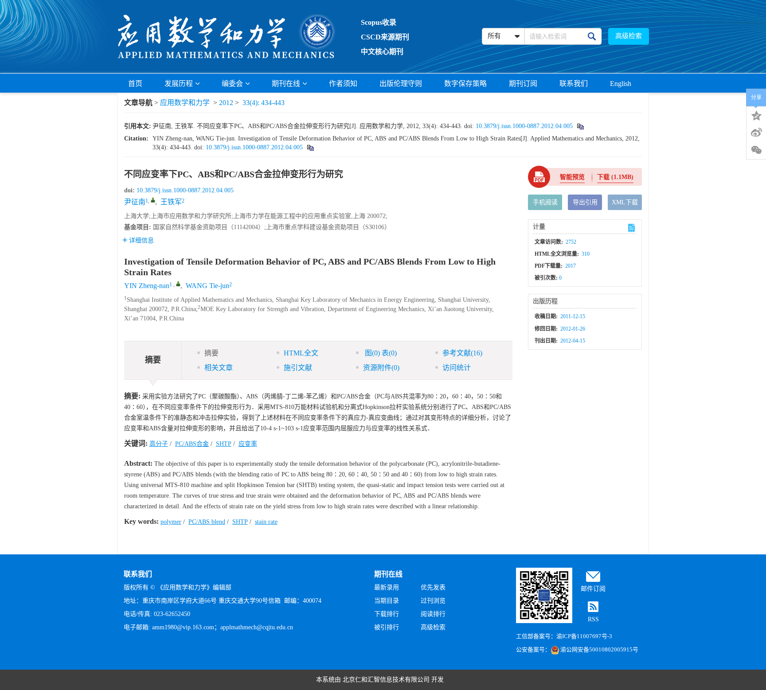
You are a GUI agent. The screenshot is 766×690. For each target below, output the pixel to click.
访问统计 (456, 367)
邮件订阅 (593, 588)
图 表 (380, 353)
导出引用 (585, 202)
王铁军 (171, 202)
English (620, 83)
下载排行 (386, 614)
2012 (226, 102)
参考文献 (462, 353)
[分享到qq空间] (756, 114)
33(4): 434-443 (263, 102)
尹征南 (134, 202)
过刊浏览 (433, 600)
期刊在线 (286, 83)
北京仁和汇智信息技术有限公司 (386, 679)
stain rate (266, 521)
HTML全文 (301, 353)
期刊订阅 (523, 83)
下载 (615, 177)
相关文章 (218, 367)
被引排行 (386, 627)
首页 (135, 83)
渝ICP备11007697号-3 (584, 636)
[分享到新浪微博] (756, 132)
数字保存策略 (465, 83)
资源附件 (381, 367)
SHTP (223, 444)
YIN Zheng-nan (146, 285)
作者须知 (343, 83)
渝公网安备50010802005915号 (599, 649)
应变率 (247, 444)
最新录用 (386, 587)
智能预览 (572, 177)
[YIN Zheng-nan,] (178, 283)
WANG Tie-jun (207, 285)
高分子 (158, 444)
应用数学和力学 (185, 102)
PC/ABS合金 (192, 444)
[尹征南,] (153, 200)
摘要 (211, 353)
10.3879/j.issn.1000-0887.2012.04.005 (524, 126)
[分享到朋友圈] (756, 150)
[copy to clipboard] (310, 147)
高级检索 (628, 35)
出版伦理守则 (400, 83)
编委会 (232, 83)
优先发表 (433, 587)
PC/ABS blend (206, 521)
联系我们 (573, 83)
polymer (170, 521)
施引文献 (298, 367)
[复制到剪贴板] (580, 126)
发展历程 (178, 83)
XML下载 (625, 202)
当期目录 (386, 600)
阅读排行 (433, 614)
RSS (593, 619)
